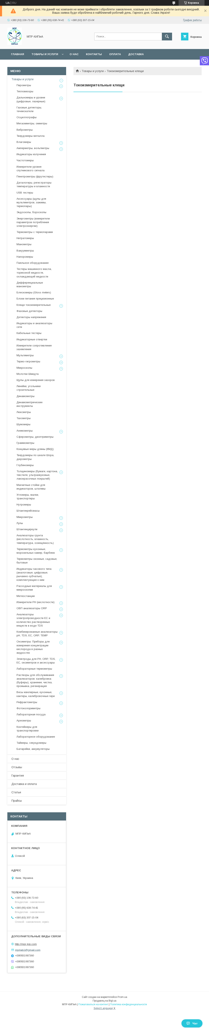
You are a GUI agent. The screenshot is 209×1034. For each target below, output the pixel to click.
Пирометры (24, 85)
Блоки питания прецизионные (35, 298)
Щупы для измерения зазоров (36, 380)
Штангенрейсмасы (28, 510)
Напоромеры (25, 256)
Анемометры (25, 430)
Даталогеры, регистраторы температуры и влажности (34, 184)
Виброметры (25, 129)
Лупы (20, 523)
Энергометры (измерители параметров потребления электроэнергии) (33, 222)
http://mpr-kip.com (26, 944)
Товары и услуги (44, 54)
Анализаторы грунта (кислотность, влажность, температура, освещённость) (35, 539)
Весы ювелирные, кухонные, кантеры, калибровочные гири (36, 694)
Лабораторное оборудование (36, 736)
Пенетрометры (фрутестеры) (35, 176)
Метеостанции (26, 596)
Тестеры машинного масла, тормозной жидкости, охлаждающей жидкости (34, 272)
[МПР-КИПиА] (14, 43)
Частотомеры (25, 160)
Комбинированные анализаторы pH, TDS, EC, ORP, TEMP (37, 633)
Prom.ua (122, 997)
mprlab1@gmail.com (27, 949)
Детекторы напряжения (31, 317)
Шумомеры (23, 424)
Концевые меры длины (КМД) (35, 449)
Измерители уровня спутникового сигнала (30, 168)
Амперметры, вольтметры (33, 148)
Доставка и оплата (24, 784)
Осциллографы (27, 117)
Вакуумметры (25, 250)
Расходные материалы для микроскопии (34, 587)
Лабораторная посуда (31, 714)
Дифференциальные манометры (30, 284)
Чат (195, 1023)
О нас (74, 54)
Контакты (94, 54)
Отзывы (16, 767)
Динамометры (25, 396)
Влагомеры (24, 142)
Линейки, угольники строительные (29, 388)
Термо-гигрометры (28, 361)
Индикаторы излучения (31, 154)
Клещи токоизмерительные (34, 304)
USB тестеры (25, 192)
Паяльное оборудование (33, 262)
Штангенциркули (27, 529)
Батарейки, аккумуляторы (33, 748)
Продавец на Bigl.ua (104, 1000)
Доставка (136, 54)
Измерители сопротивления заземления (34, 347)
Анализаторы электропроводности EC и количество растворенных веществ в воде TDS (33, 620)
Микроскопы (24, 367)
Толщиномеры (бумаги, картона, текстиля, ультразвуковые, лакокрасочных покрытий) (37, 475)
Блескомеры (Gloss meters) (34, 292)
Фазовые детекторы (29, 311)
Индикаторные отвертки (32, 339)
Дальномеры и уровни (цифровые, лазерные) (31, 99)
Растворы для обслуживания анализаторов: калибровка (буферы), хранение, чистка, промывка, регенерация (35, 680)
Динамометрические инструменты (29, 404)
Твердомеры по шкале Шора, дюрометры (35, 457)
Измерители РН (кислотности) (35, 602)
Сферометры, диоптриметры (35, 436)
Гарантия (17, 775)
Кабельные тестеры (29, 333)
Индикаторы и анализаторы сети (34, 325)
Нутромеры (24, 504)
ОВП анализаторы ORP (32, 608)
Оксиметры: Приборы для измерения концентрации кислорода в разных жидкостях (33, 647)
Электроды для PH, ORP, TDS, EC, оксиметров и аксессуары (36, 660)
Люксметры (24, 412)
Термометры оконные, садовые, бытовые (37, 560)
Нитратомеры (25, 238)
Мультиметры (25, 355)
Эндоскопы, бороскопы (31, 212)
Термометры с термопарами (35, 232)
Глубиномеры (25, 465)
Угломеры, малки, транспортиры (28, 496)
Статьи (16, 792)
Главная (17, 54)
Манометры (24, 244)
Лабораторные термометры (34, 668)
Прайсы (16, 800)
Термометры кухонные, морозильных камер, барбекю (36, 551)
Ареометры (24, 720)
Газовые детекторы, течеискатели (29, 109)
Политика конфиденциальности (128, 1004)
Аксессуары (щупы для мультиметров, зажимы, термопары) (31, 202)
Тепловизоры (25, 91)
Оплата (115, 54)
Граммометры (25, 442)
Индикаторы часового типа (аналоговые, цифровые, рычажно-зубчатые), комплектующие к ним (34, 574)
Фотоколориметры (28, 708)
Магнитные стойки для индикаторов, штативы (31, 486)
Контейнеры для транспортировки (28, 728)
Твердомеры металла (30, 135)
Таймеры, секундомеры (31, 742)
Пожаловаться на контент (93, 1004)
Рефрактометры (27, 702)
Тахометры (24, 418)
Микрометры (25, 517)
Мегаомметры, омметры (32, 123)
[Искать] (167, 36)
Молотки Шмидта (28, 373)
